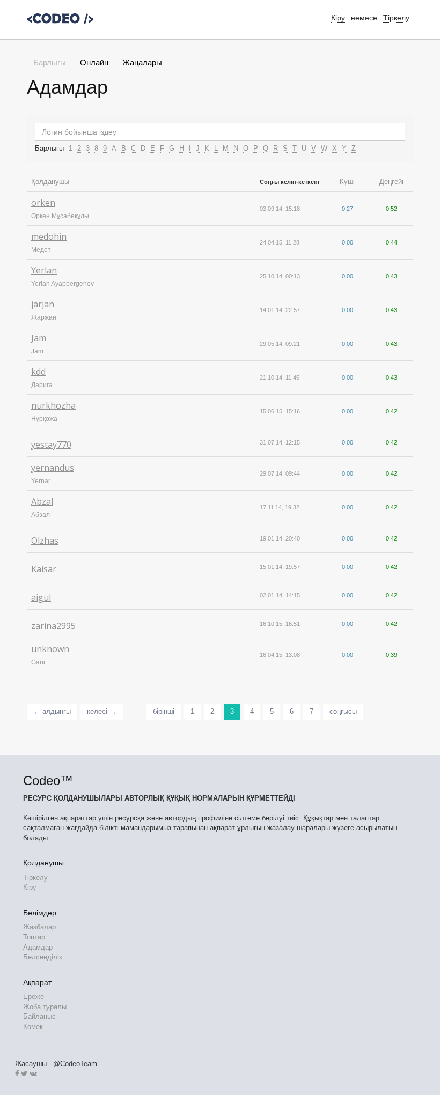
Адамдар (38, 947)
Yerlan (44, 270)
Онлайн (94, 62)
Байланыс (39, 1016)
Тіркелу (396, 17)
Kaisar (43, 569)
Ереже (33, 997)
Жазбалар (39, 927)
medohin (49, 236)
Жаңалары (142, 62)
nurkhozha (53, 405)
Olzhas (44, 540)
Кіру (29, 887)
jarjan (42, 304)
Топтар (34, 937)
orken (43, 203)
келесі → (101, 711)
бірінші (163, 711)
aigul (41, 597)
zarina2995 (53, 626)
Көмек (33, 1027)
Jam (38, 338)
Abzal (42, 501)
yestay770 (51, 444)
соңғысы (343, 711)
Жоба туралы (45, 1007)
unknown (50, 649)
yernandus (52, 467)
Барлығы (49, 62)
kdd (38, 372)
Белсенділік (42, 957)
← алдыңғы (52, 711)
